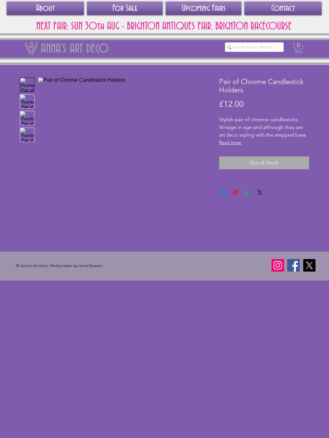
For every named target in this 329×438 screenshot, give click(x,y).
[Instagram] (277, 265)
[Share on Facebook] (223, 192)
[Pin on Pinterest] (235, 192)
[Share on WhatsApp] (248, 192)
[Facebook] (293, 265)
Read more (230, 142)
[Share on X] (260, 192)
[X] (309, 265)
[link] (298, 48)
